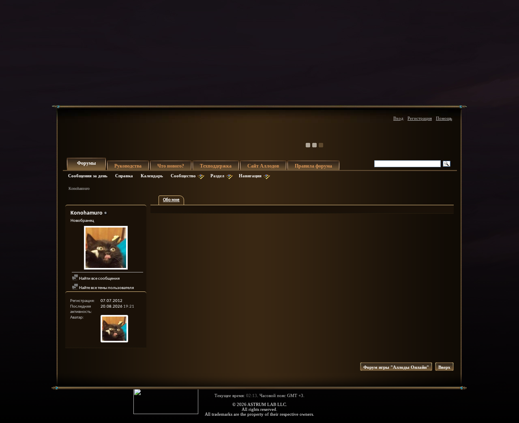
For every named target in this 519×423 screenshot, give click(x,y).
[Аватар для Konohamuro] (106, 248)
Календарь (152, 175)
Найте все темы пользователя (106, 288)
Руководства (128, 166)
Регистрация (419, 118)
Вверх (444, 367)
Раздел (217, 175)
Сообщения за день (87, 175)
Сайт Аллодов (263, 166)
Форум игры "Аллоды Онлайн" (396, 367)
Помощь (444, 118)
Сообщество (183, 175)
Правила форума (313, 166)
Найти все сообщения (99, 278)
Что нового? (170, 166)
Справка (124, 175)
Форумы (86, 163)
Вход (398, 118)
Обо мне (171, 200)
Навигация (250, 175)
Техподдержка (216, 166)
